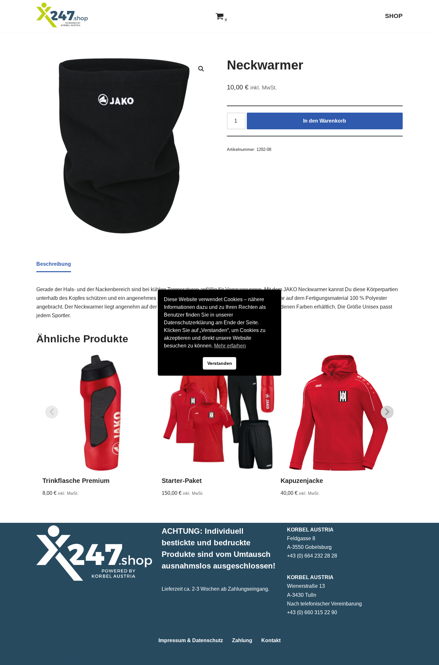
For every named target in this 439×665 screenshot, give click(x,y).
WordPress (100, 657)
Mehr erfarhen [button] (230, 345)
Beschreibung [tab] (53, 264)
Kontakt (271, 640)
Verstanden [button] (219, 363)
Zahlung (242, 640)
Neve (42, 657)
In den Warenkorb (324, 121)
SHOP (394, 16)
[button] (201, 69)
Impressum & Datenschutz (190, 640)
